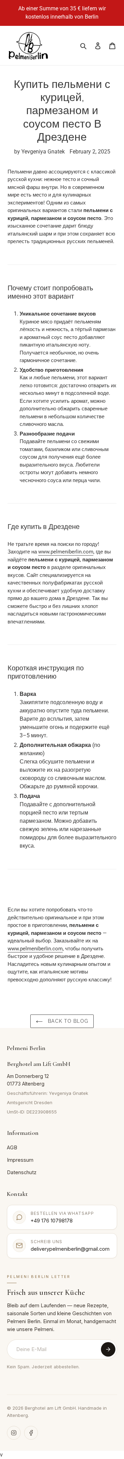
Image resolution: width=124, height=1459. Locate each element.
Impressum (20, 1160)
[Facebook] (31, 1433)
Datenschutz (22, 1172)
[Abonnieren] (108, 1349)
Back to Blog (67, 1021)
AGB (12, 1147)
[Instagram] (14, 1433)
